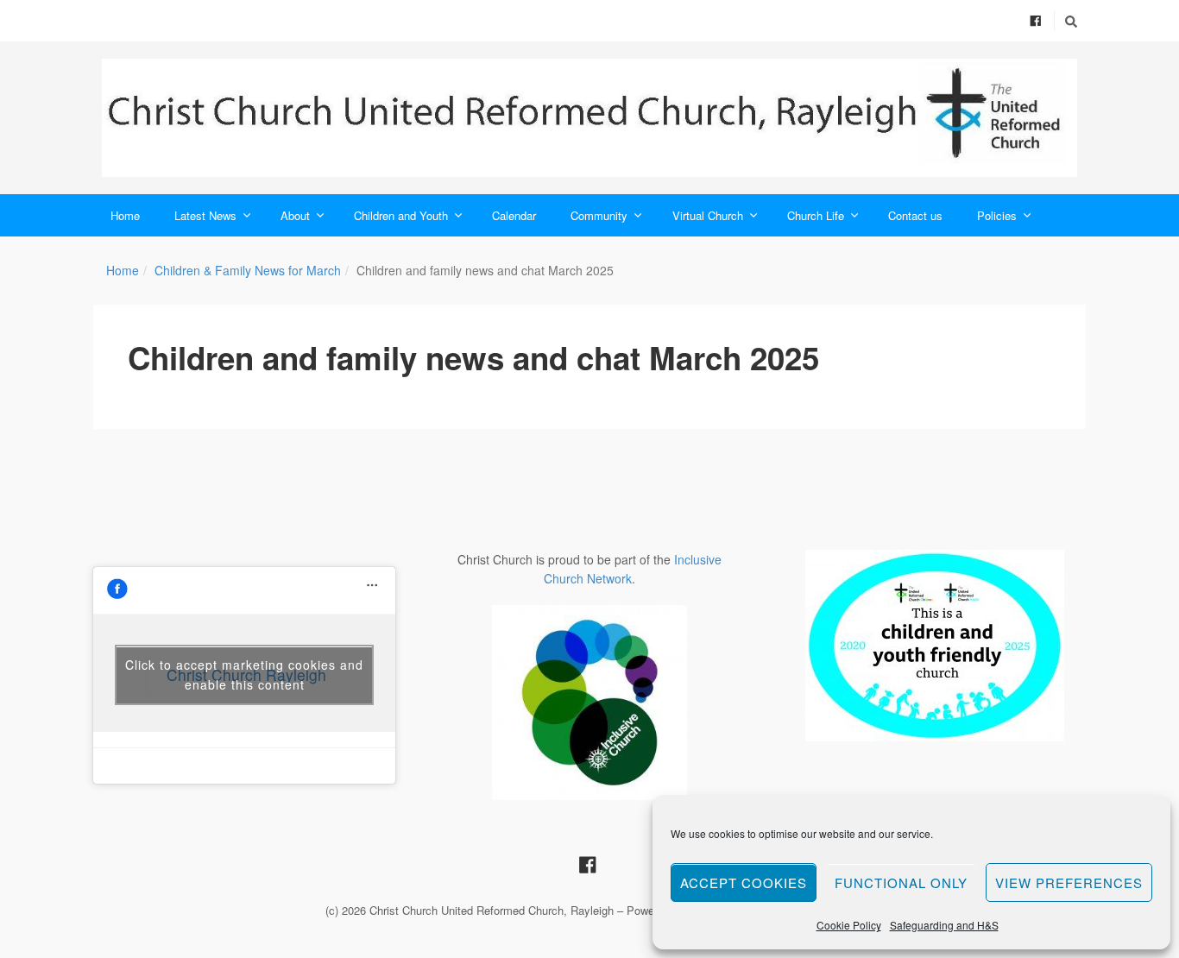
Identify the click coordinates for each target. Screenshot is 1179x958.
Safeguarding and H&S (944, 924)
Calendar (514, 215)
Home (125, 215)
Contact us (915, 215)
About (295, 215)
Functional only (901, 882)
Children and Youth (401, 215)
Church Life (815, 215)
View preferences (1069, 882)
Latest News (205, 215)
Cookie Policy (848, 924)
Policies (997, 215)
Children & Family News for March (247, 270)
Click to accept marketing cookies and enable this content (244, 674)
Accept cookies (743, 882)
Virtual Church (707, 215)
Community (599, 215)
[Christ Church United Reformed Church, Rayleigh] (589, 118)
